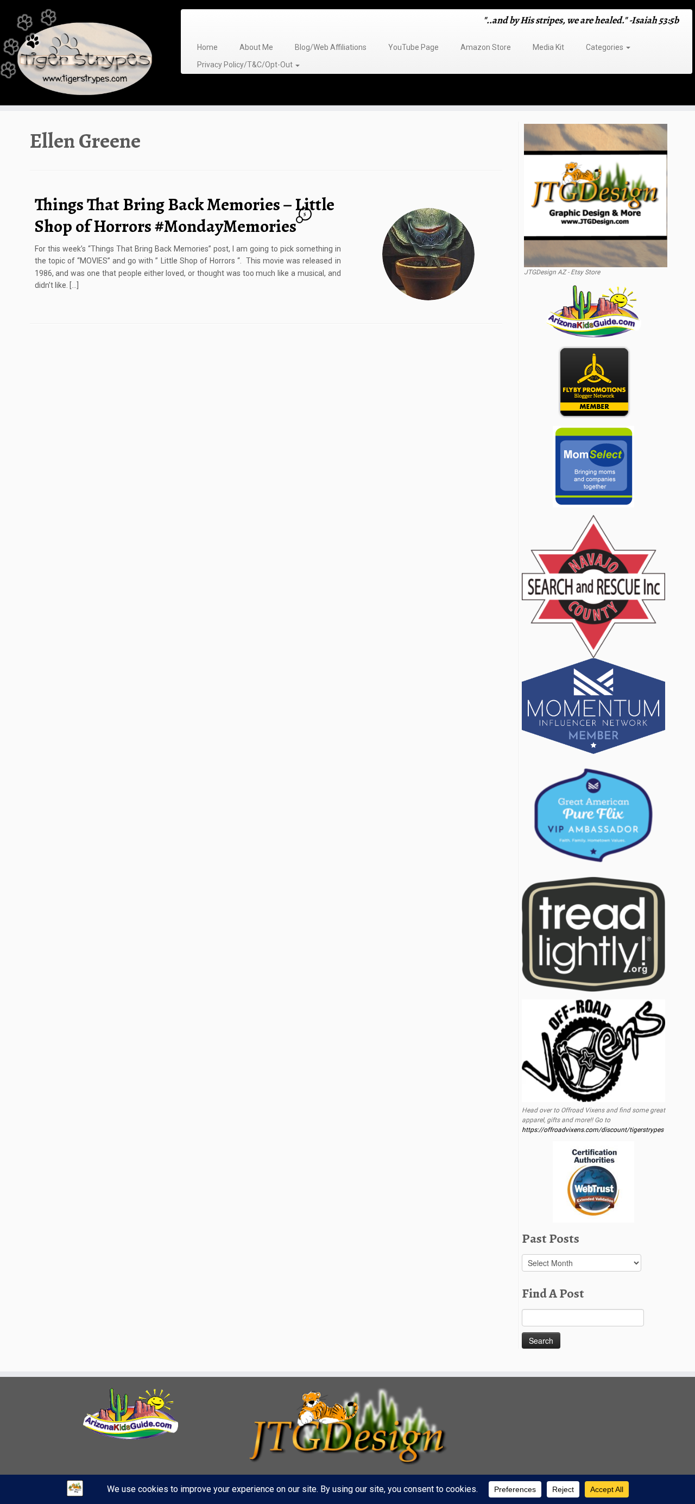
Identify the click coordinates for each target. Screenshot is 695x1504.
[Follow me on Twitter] (206, 21)
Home (207, 47)
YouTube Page (413, 47)
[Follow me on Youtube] (234, 21)
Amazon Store (485, 47)
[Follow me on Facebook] (213, 21)
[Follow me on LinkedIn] (248, 21)
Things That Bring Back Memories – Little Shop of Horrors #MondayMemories (184, 215)
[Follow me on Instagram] (220, 21)
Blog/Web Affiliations (331, 47)
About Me (256, 47)
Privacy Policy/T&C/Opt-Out (245, 64)
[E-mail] (199, 21)
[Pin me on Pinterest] (241, 21)
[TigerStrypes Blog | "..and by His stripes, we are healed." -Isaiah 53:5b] (80, 54)
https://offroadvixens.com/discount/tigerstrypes (593, 1130)
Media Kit (548, 47)
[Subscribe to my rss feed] (192, 21)
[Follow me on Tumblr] (227, 21)
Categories (605, 47)
